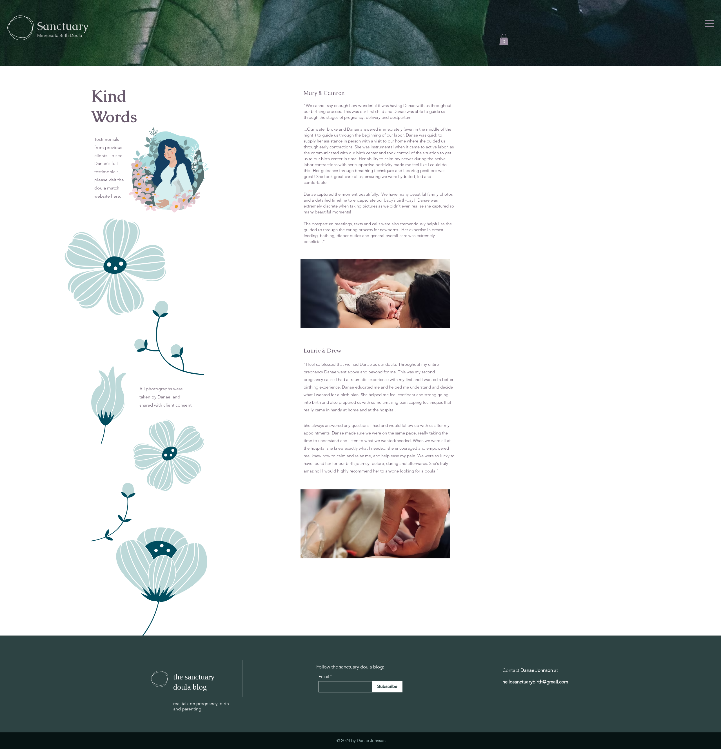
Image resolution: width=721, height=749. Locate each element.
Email (324, 676)
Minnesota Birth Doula (60, 35)
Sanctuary (62, 26)
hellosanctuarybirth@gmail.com (535, 682)
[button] (709, 23)
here (115, 196)
